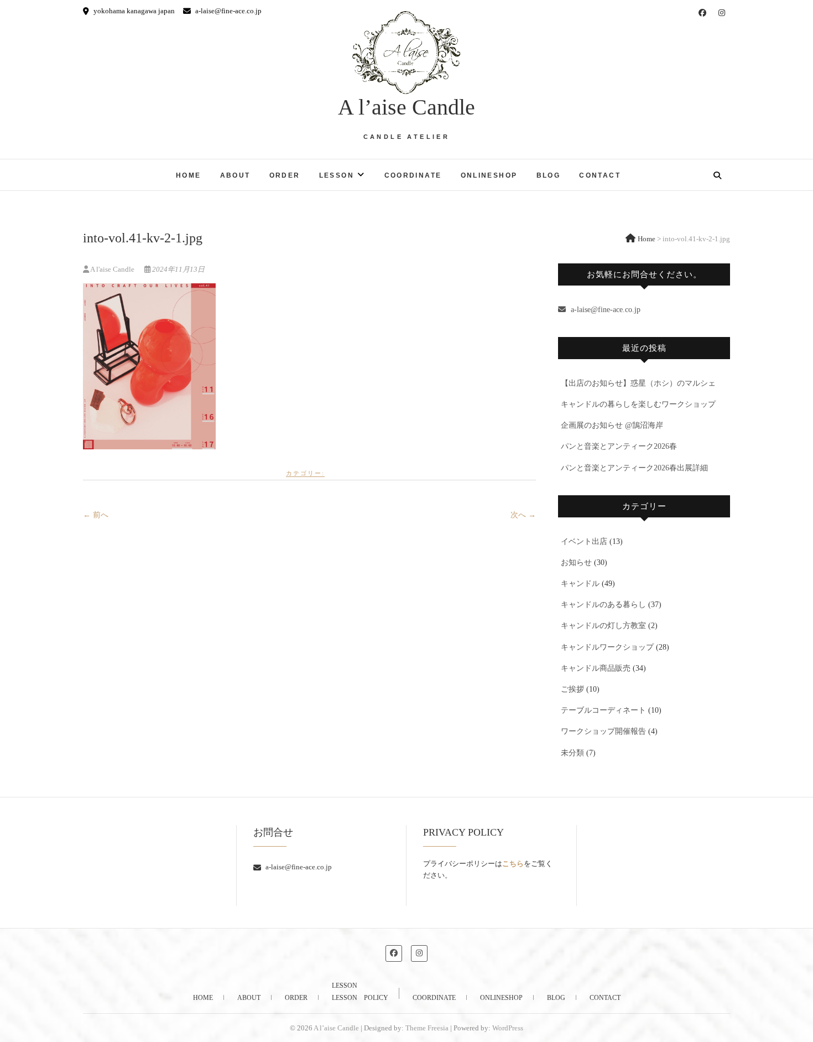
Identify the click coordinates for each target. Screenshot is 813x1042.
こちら (513, 863)
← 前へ (95, 515)
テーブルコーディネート (603, 710)
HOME (188, 175)
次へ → (523, 515)
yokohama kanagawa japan (133, 11)
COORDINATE (413, 175)
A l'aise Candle (112, 269)
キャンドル (580, 583)
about (235, 175)
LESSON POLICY (360, 998)
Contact (600, 175)
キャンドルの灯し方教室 (603, 625)
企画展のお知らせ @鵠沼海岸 (612, 425)
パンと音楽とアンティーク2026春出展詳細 (634, 468)
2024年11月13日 (177, 269)
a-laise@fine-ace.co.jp (228, 11)
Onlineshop (489, 175)
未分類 (572, 753)
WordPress (507, 1028)
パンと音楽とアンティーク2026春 (619, 446)
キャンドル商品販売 (595, 668)
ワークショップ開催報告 (603, 731)
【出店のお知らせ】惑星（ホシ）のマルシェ (638, 383)
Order (284, 175)
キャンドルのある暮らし (603, 604)
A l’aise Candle (406, 107)
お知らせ (576, 562)
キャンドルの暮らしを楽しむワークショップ (638, 404)
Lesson (336, 175)
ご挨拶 (572, 689)
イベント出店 (584, 541)
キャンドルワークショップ (607, 647)
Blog (548, 175)
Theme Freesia (427, 1028)
